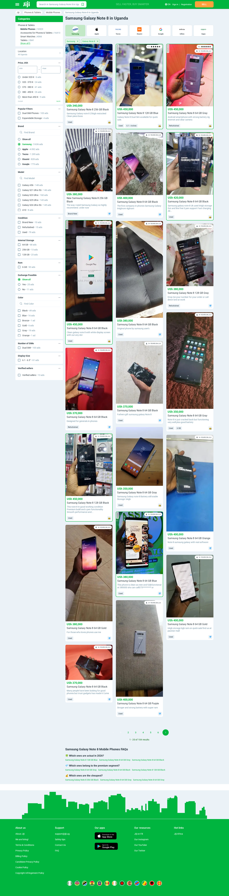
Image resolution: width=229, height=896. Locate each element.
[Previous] (113, 732)
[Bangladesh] (121, 883)
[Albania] (151, 883)
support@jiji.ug (62, 834)
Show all (26, 139)
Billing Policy (21, 856)
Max (44, 68)
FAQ (57, 850)
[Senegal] (107, 883)
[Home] (26, 4)
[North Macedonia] (159, 883)
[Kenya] (77, 883)
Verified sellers (33, 375)
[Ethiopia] (99, 883)
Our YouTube (140, 845)
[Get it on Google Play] (106, 847)
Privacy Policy (22, 850)
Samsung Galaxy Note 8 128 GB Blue (81, 760)
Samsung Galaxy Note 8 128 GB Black (148, 770)
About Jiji (19, 834)
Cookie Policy (21, 867)
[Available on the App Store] (106, 836)
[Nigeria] (69, 883)
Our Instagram (141, 839)
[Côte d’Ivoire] (114, 883)
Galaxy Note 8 (89, 41)
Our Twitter (139, 850)
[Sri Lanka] (129, 883)
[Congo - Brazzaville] (144, 883)
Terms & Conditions (24, 845)
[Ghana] (92, 883)
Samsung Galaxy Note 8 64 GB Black (148, 760)
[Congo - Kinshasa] (136, 883)
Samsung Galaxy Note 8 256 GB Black (82, 780)
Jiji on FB (138, 834)
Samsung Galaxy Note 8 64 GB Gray (114, 760)
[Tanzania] (84, 883)
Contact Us (60, 845)
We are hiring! (22, 839)
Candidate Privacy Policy (27, 862)
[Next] (165, 732)
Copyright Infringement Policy (29, 873)
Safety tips (60, 839)
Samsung (71, 41)
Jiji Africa (178, 834)
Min (21, 68)
